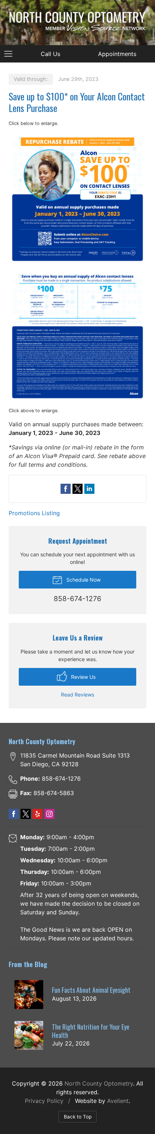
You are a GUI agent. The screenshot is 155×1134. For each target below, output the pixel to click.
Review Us (83, 677)
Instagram (49, 814)
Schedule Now (83, 580)
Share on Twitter (77, 489)
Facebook (14, 814)
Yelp (37, 814)
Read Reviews (77, 694)
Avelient (118, 1100)
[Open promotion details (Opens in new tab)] (77, 267)
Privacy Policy (44, 1100)
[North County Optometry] (77, 21)
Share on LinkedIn (89, 489)
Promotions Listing (34, 513)
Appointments (117, 53)
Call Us (50, 53)
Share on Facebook (66, 489)
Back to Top (78, 1117)
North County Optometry (99, 1083)
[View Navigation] (11, 53)
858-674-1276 (50, 778)
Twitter (26, 814)
